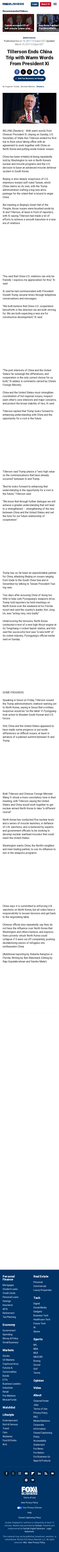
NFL (35, 1345)
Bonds (6, 1375)
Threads (29, 72)
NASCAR (38, 1357)
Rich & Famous (10, 1424)
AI (34, 1327)
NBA (35, 1349)
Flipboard (32, 1473)
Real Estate (40, 1276)
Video (37, 1388)
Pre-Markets (9, 1395)
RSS (46, 1473)
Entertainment (10, 1420)
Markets (8, 1350)
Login (34, 4)
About (37, 1395)
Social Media (40, 1307)
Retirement (8, 1313)
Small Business (10, 1342)
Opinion (38, 1380)
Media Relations (41, 1420)
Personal (38, 1282)
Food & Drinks (10, 1440)
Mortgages (8, 1285)
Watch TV (45, 4)
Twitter (23, 72)
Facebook (17, 72)
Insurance (8, 1305)
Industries (8, 1387)
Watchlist (9, 1407)
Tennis (36, 1372)
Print (35, 72)
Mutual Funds (10, 1399)
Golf (35, 1368)
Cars (5, 1432)
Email (42, 72)
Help (29, 1512)
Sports (37, 1339)
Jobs (36, 1405)
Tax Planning (9, 1317)
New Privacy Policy (29, 1503)
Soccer (37, 1365)
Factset (38, 1525)
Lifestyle (8, 1414)
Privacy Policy (40, 1412)
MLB (35, 1353)
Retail (6, 1391)
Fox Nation (38, 1452)
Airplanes (7, 1436)
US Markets (9, 1360)
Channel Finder (41, 1401)
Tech (36, 1298)
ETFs (5, 1379)
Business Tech (40, 1315)
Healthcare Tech (41, 1319)
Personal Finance (9, 1278)
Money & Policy (10, 1338)
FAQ (35, 1416)
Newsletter (52, 1473)
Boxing (36, 1361)
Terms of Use (40, 1409)
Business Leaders (12, 1383)
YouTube (26, 1473)
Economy (9, 1324)
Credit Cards (9, 1293)
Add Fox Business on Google (31, 78)
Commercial (39, 1286)
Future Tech (39, 1323)
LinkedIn (39, 1473)
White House (29, 38)
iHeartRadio (32, 1480)
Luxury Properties (42, 1290)
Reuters (40, 87)
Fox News (38, 1448)
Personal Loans (11, 1297)
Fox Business (13, 4)
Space (36, 1331)
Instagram (19, 1473)
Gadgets (37, 1311)
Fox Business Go (41, 1456)
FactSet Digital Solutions (34, 1528)
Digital (36, 1303)
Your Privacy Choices (32, 1507)
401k (5, 1309)
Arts (5, 1444)
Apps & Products (42, 1460)
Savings (7, 1301)
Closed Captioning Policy (29, 1517)
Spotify (26, 1480)
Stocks (6, 1356)
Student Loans (10, 1289)
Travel (6, 1428)
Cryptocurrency (11, 1364)
